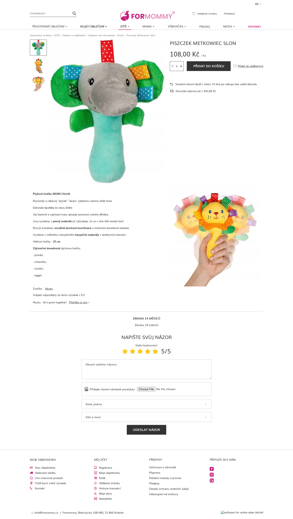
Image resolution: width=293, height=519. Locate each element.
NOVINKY (254, 26)
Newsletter (105, 498)
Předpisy (154, 483)
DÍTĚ (123, 26)
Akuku (49, 288)
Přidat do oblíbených (250, 66)
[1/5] (125, 351)
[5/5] (155, 351)
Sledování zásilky (45, 472)
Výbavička (175, 26)
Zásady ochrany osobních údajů (169, 488)
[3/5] (140, 351)
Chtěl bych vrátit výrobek (50, 483)
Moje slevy (105, 493)
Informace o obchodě (162, 467)
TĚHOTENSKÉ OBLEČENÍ (48, 26)
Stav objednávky (45, 467)
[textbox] (53, 13)
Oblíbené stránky (109, 483)
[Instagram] (212, 475)
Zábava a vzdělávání (73, 35)
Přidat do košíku (208, 65)
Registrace (105, 467)
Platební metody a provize (165, 477)
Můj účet (100, 459)
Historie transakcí (110, 488)
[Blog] (212, 480)
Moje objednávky (109, 472)
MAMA (147, 26)
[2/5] (132, 351)
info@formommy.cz (46, 512)
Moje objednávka (43, 459)
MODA (227, 26)
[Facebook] (212, 469)
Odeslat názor (146, 429)
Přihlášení (229, 13)
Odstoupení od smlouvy (163, 494)
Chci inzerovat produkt (49, 477)
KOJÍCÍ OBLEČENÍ (92, 26)
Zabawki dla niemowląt (101, 35)
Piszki (120, 35)
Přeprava (154, 472)
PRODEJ (204, 26)
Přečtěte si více (78, 302)
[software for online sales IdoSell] (242, 512)
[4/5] (147, 351)
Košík (102, 477)
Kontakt (40, 488)
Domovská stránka (40, 35)
